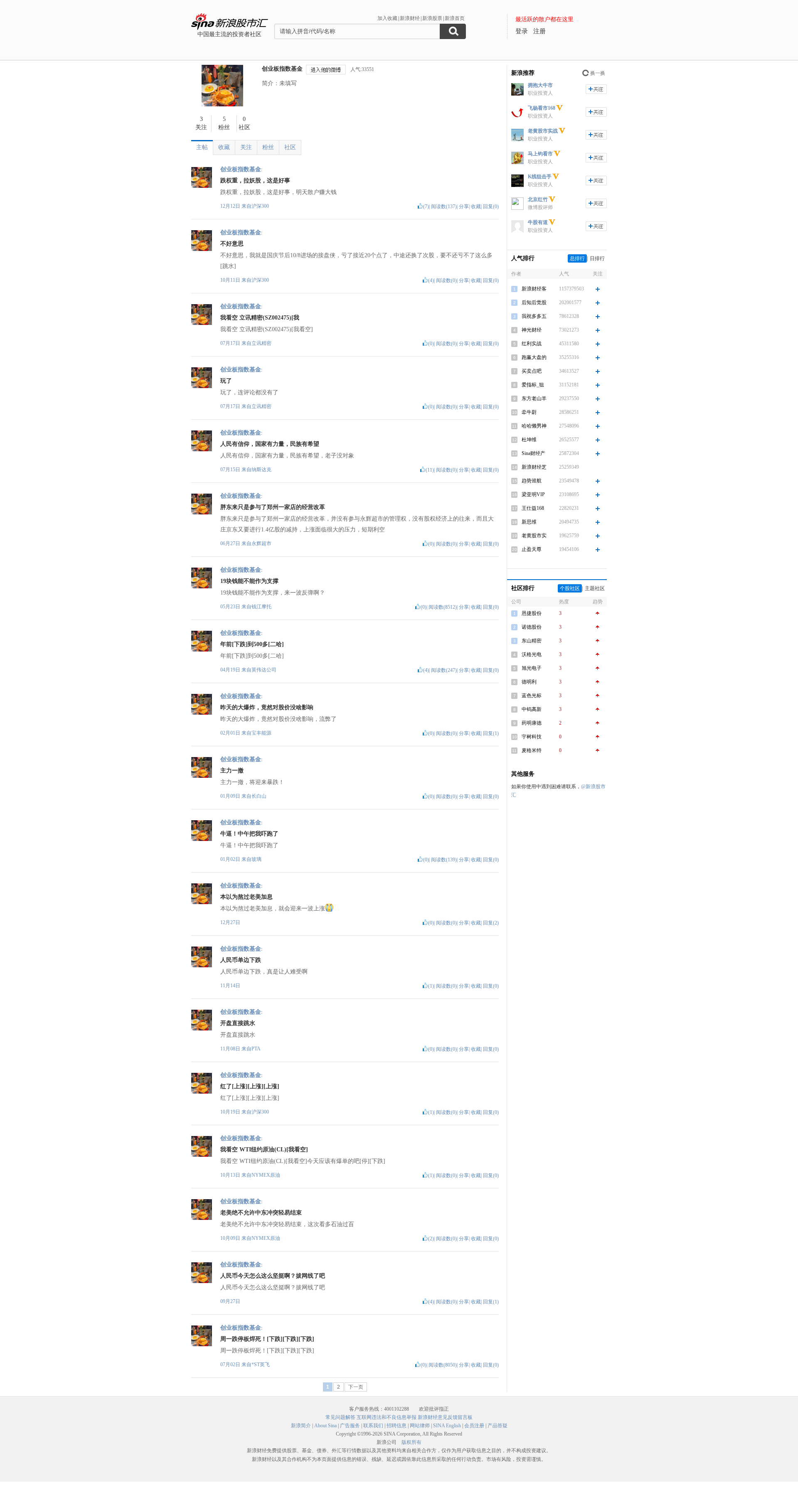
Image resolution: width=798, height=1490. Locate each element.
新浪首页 (455, 18)
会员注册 (474, 1426)
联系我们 (373, 1426)
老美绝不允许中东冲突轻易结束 (261, 1213)
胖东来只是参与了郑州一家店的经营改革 (272, 507)
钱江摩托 (261, 607)
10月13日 (230, 1175)
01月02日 (230, 859)
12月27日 (230, 922)
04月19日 (230, 670)
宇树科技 (532, 737)
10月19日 (230, 1112)
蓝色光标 (532, 695)
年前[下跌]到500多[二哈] (252, 644)
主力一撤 (232, 770)
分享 (464, 206)
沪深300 (260, 206)
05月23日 (230, 607)
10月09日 (230, 1238)
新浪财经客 (534, 289)
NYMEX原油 (265, 1175)
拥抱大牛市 (540, 85)
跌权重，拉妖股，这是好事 (255, 180)
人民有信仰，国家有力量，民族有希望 (269, 444)
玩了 (226, 381)
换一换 (597, 73)
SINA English (447, 1426)
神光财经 (532, 330)
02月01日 (230, 733)
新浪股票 (432, 18)
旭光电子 (532, 668)
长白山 (258, 796)
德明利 (529, 682)
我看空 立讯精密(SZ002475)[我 (259, 318)
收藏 (224, 147)
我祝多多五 (534, 316)
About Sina (325, 1426)
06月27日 (230, 543)
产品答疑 (497, 1426)
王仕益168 (533, 508)
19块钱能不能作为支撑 (249, 581)
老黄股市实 (534, 535)
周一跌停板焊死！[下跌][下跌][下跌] (267, 1339)
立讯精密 (261, 343)
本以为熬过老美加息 (246, 897)
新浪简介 (301, 1426)
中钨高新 (532, 709)
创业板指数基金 (282, 69)
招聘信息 (396, 1426)
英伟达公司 (263, 670)
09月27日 (230, 1301)
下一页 (355, 1387)
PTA (256, 1049)
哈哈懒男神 (534, 426)
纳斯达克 (261, 469)
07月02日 (230, 1364)
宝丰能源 (261, 733)
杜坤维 (529, 440)
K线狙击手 (540, 176)
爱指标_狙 (533, 385)
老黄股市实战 (543, 131)
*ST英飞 (260, 1364)
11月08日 (230, 1049)
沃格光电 (532, 654)
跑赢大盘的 (534, 357)
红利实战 (532, 344)
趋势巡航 (532, 481)
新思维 (529, 522)
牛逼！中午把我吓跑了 (249, 834)
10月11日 (230, 280)
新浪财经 (410, 18)
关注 (246, 147)
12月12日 (230, 206)
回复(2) (491, 923)
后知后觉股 (534, 302)
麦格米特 (532, 750)
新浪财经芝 (534, 467)
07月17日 (230, 343)
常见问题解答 (340, 1417)
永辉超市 (261, 543)
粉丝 (268, 147)
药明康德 (532, 723)
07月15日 (230, 469)
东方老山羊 (534, 398)
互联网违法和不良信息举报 (386, 1417)
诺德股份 (532, 627)
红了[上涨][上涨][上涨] (249, 1086)
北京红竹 (538, 199)
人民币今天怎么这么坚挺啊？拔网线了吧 (272, 1276)
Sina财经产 (533, 453)
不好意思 (232, 244)
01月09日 (230, 796)
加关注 (596, 89)
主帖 (202, 147)
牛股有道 (538, 222)
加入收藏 (387, 18)
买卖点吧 (532, 371)
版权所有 (411, 1442)
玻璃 (256, 859)
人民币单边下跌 (240, 960)
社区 (290, 147)
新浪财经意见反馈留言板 (445, 1417)
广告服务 (350, 1426)
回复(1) (491, 733)
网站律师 (420, 1426)
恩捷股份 (532, 613)
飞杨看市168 (541, 108)
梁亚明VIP (533, 494)
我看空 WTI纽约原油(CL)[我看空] (264, 1149)
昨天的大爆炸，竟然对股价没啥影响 (266, 707)
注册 (539, 31)
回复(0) (491, 206)
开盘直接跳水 (237, 1023)
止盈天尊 (532, 549)
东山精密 (532, 641)
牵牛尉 (529, 412)
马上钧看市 (540, 154)
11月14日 (230, 985)
